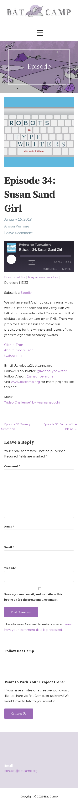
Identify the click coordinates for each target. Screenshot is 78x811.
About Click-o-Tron (18, 350)
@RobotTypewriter (52, 371)
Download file (14, 277)
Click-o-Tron (13, 345)
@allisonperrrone (40, 376)
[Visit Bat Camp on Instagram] (6, 661)
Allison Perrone (16, 226)
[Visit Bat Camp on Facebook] (21, 661)
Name (9, 527)
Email (9, 547)
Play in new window (43, 277)
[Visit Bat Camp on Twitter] (13, 661)
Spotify (26, 293)
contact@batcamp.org (20, 771)
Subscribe (50, 268)
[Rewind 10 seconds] (23, 262)
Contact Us (18, 714)
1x (31, 262)
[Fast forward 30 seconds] (43, 262)
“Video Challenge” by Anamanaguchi (32, 402)
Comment (12, 466)
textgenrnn (13, 355)
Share (66, 268)
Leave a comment (18, 232)
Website (10, 568)
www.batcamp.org (25, 382)
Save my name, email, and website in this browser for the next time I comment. (33, 597)
